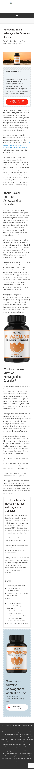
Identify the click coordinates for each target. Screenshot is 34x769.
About (4, 725)
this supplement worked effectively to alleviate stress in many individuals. (16, 145)
